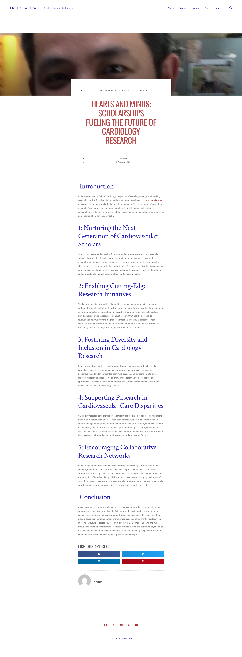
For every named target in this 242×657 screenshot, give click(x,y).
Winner (183, 8)
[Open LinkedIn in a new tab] (121, 624)
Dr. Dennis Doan (154, 200)
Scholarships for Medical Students (123, 90)
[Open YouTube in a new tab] (136, 624)
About (171, 8)
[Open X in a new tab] (113, 624)
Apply (196, 8)
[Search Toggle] (231, 8)
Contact (218, 8)
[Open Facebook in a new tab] (105, 624)
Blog (206, 8)
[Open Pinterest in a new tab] (128, 624)
